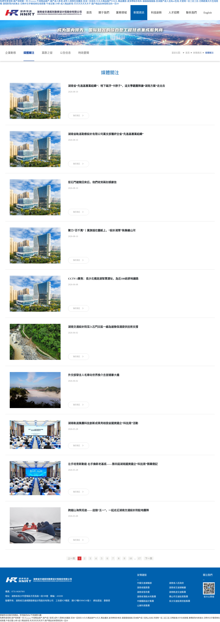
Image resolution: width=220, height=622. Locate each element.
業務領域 (121, 12)
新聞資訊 (138, 12)
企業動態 (10, 52)
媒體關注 (28, 52)
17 (139, 558)
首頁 (89, 12)
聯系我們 (191, 12)
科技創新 (156, 12)
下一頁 (148, 558)
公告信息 (65, 52)
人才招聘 (174, 12)
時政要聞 (83, 52)
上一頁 (71, 558)
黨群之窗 (47, 52)
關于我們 (103, 12)
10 (130, 558)
